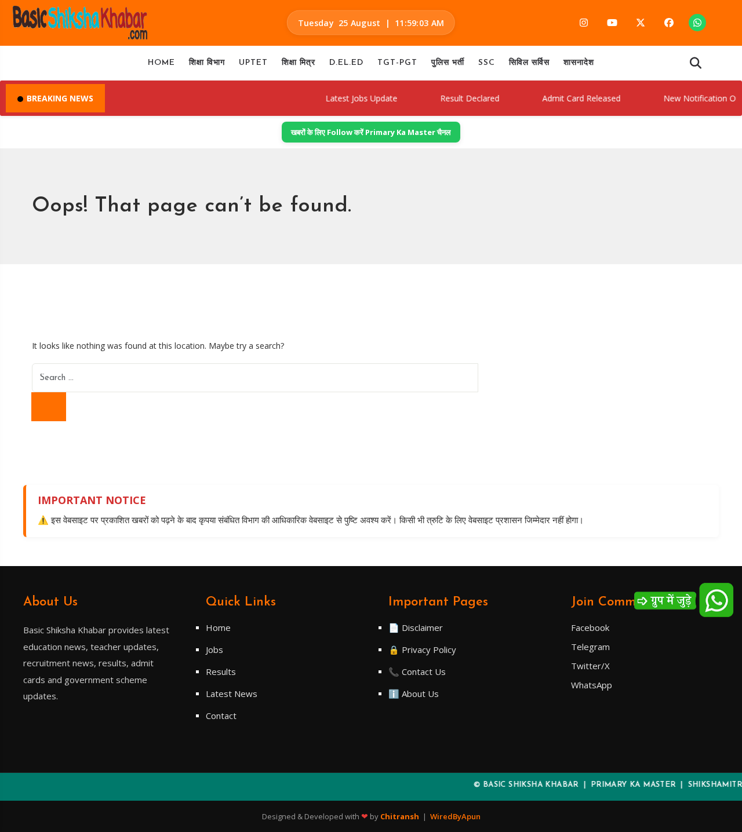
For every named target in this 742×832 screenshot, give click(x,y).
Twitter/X (590, 666)
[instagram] (583, 22)
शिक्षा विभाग (207, 63)
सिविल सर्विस (529, 63)
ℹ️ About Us (413, 693)
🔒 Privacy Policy (422, 649)
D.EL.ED (346, 63)
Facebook (590, 627)
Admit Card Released (568, 98)
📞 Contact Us (417, 671)
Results (221, 671)
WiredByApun (455, 816)
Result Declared (457, 98)
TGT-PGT (397, 63)
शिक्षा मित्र (298, 63)
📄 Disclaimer (415, 627)
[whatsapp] (697, 22)
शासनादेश (578, 63)
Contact (221, 715)
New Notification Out (690, 98)
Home (161, 63)
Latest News (231, 693)
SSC (486, 63)
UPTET (253, 63)
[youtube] (612, 22)
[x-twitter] (640, 22)
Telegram (590, 646)
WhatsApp (591, 685)
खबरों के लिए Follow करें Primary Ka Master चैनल (371, 132)
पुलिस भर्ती (447, 63)
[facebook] (669, 22)
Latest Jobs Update (348, 98)
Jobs (214, 649)
